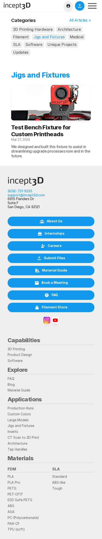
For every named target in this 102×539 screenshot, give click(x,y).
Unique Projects (62, 44)
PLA (11, 476)
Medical (76, 37)
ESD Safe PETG (20, 500)
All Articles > (80, 20)
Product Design (20, 355)
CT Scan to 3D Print (23, 437)
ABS (11, 506)
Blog (11, 384)
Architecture (69, 29)
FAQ (11, 379)
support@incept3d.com (26, 195)
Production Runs (21, 408)
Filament (21, 37)
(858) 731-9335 (20, 191)
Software (33, 44)
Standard (59, 476)
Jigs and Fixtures (49, 37)
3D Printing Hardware (33, 29)
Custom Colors (19, 414)
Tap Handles (17, 449)
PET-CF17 (15, 494)
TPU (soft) (16, 529)
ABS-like (58, 482)
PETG (12, 488)
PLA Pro (14, 482)
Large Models (18, 420)
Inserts (13, 431)
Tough (57, 488)
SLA (16, 44)
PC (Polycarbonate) (23, 518)
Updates (20, 52)
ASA (11, 512)
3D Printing (16, 349)
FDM (12, 469)
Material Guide (19, 390)
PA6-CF (14, 523)
